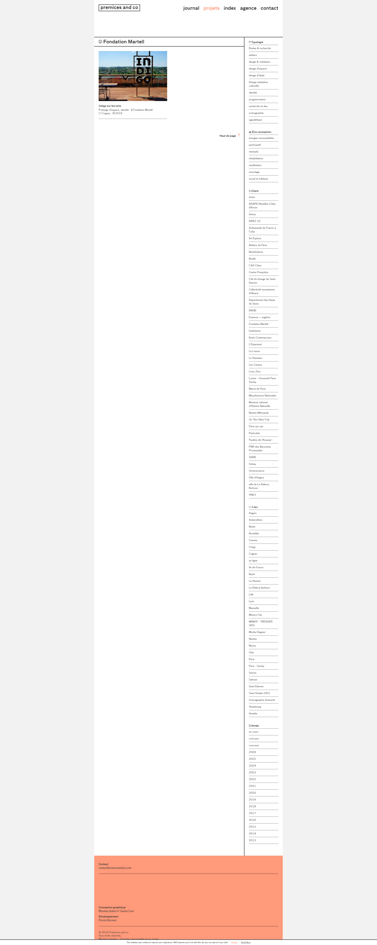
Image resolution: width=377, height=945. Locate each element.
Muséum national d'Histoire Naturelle (259, 404)
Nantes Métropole (259, 412)
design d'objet (256, 75)
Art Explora (255, 238)
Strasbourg (255, 706)
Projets (212, 8)
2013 (252, 840)
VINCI (252, 494)
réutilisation (255, 165)
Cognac (253, 553)
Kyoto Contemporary (260, 337)
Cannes (253, 540)
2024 (252, 765)
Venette (253, 713)
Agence (248, 8)
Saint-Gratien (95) (259, 693)
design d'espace (258, 68)
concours (254, 738)
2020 (252, 792)
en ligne (253, 560)
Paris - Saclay (256, 666)
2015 (252, 826)
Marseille (254, 608)
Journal (191, 8)
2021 (252, 786)
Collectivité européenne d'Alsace (262, 291)
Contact (269, 8)
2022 (252, 779)
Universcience (256, 470)
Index (230, 8)
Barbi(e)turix (256, 251)
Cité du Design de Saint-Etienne (262, 281)
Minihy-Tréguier (257, 632)
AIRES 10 (254, 221)
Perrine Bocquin (107, 919)
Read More (245, 942)
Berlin (252, 526)
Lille (251, 594)
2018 (252, 806)
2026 (252, 752)
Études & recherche (260, 48)
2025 (252, 758)
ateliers (253, 55)
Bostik (252, 258)
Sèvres (252, 672)
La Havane (255, 580)
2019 (252, 799)
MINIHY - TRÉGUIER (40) (261, 623)
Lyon (251, 601)
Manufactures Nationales (262, 395)
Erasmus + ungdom (259, 317)
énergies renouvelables (261, 138)
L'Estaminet (255, 344)
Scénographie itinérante (262, 699)
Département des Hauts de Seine (262, 301)
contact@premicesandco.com (115, 867)
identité (253, 92)
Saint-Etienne (256, 686)
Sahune (253, 679)
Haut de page (228, 135)
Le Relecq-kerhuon (259, 587)
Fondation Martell (258, 324)
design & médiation (259, 61)
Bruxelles (254, 533)
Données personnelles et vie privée (139, 938)
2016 (252, 819)
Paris (251, 659)
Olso (251, 652)
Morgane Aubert (108, 910)
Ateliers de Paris (258, 245)
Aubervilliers (255, 519)
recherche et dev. (258, 106)
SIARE (252, 457)
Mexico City (255, 614)
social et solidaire (258, 178)
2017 (252, 813)
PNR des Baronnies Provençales (260, 448)
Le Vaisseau (255, 357)
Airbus (252, 214)
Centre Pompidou (258, 272)
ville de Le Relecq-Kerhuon (259, 486)
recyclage (254, 171)
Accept (234, 942)
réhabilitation (256, 158)
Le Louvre (254, 351)
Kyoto (252, 574)
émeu (252, 197)
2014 (252, 833)
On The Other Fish (259, 419)
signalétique (255, 119)
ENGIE (252, 310)
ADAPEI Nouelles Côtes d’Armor (262, 205)
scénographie (256, 112)
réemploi (253, 151)
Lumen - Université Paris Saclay (262, 380)
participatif (255, 144)
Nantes (253, 638)
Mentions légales (108, 938)
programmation (257, 99)
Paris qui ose (256, 426)
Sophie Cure (127, 910)
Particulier (254, 433)
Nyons (252, 645)
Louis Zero (255, 371)
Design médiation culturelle (258, 84)
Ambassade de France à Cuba (262, 229)
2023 (252, 772)
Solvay (252, 463)
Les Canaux (255, 364)
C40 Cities (255, 265)
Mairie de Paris (257, 388)
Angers (253, 513)
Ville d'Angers (256, 477)
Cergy (252, 546)
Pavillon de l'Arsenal (260, 439)
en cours (253, 731)
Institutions (255, 330)
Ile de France (256, 567)
